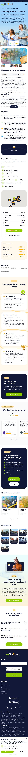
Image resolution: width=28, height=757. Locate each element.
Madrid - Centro (4, 716)
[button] (14, 754)
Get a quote (14, 484)
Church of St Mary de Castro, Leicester (12, 183)
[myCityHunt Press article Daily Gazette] (14, 268)
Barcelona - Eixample (16, 720)
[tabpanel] (14, 148)
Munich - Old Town (10, 722)
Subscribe (14, 675)
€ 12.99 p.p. (15, 230)
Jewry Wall (20, 179)
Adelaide (3, 722)
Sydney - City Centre (19, 713)
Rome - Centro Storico (14, 716)
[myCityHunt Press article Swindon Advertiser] (5, 272)
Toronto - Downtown (6, 718)
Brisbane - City (15, 718)
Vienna (11, 719)
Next (16, 439)
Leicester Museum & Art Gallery (10, 176)
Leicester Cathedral (8, 166)
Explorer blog (4, 687)
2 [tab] (14, 152)
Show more (14, 106)
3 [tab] (15, 152)
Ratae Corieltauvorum (8, 186)
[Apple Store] (14, 698)
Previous (11, 439)
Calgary (23, 722)
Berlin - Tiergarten (16, 715)
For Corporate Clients (14, 235)
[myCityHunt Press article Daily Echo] (5, 267)
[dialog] (14, 747)
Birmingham (18, 722)
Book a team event (14, 479)
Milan (23, 720)
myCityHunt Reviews (5, 689)
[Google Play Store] (14, 702)
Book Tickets (15, 394)
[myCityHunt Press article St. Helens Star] (23, 268)
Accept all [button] (7, 751)
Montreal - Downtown (6, 720)
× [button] (26, 738)
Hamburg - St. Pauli (18, 719)
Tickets (3, 684)
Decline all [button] (21, 751)
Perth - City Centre (5, 719)
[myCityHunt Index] (8, 4)
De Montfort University (8, 179)
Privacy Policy (14, 672)
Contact (3, 691)
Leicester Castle (7, 173)
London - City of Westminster (7, 713)
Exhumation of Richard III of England (11, 170)
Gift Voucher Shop (5, 685)
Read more (13, 743)
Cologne (3, 723)
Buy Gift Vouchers (15, 600)
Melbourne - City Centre (6, 715)
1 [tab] (12, 152)
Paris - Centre (22, 718)
